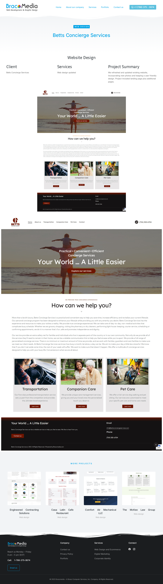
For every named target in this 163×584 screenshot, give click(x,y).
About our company (75, 7)
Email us (13, 568)
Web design (82, 27)
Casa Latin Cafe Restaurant (62, 511)
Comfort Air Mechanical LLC (100, 511)
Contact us (118, 7)
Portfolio (105, 7)
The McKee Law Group (139, 509)
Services (92, 7)
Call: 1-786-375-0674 (19, 560)
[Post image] (24, 488)
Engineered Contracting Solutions (24, 511)
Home (58, 7)
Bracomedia (60, 579)
